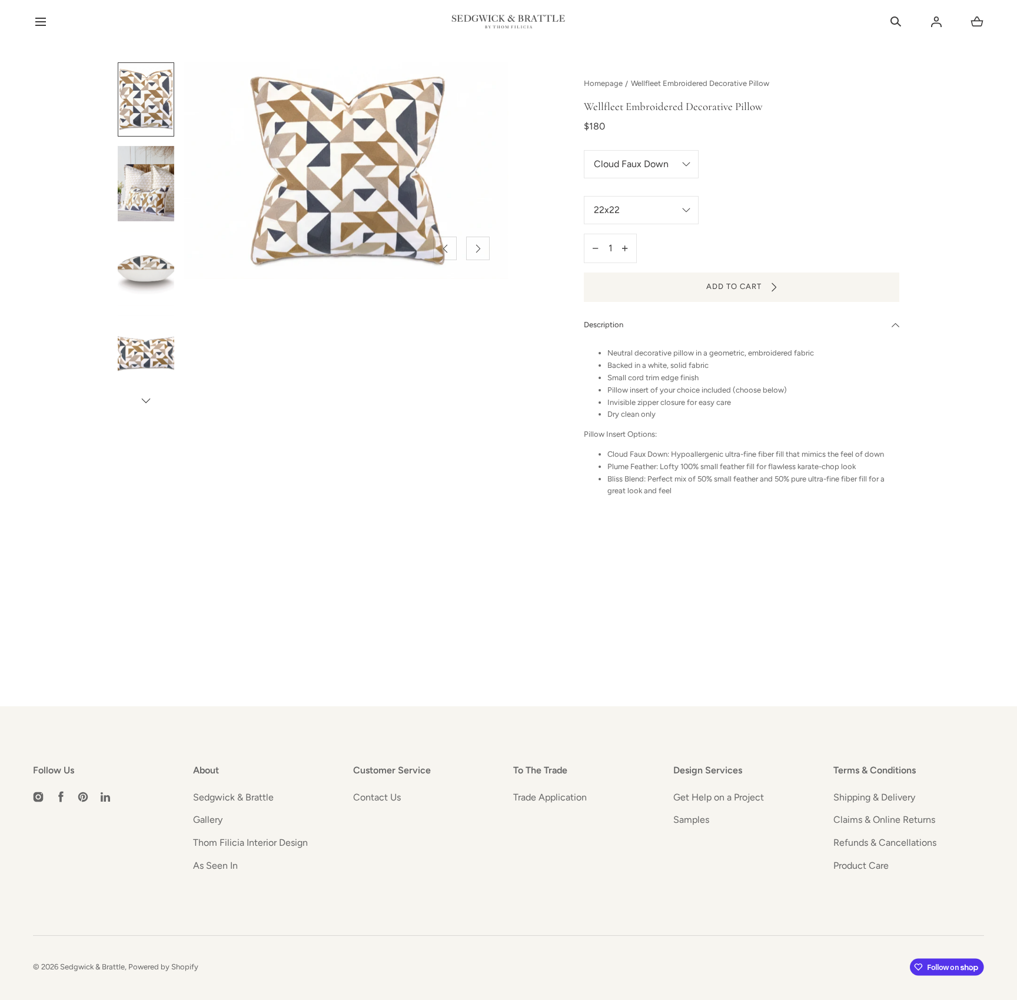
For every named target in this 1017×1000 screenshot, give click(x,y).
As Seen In (215, 865)
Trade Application (550, 797)
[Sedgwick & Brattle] (508, 22)
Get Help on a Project (718, 797)
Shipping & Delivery (874, 797)
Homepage (603, 83)
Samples (691, 819)
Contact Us (377, 797)
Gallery (207, 819)
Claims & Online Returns (884, 819)
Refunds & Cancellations (884, 842)
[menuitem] (146, 99)
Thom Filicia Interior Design (250, 842)
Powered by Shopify (163, 966)
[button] (40, 22)
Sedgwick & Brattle (233, 797)
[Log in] (936, 22)
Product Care (861, 865)
